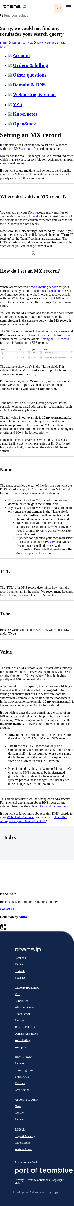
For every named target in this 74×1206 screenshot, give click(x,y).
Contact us (7, 909)
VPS (17, 104)
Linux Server (22, 1014)
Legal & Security (25, 1136)
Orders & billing (30, 65)
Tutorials (20, 1083)
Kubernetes (25, 114)
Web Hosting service (44, 287)
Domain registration (26, 1033)
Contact (19, 1112)
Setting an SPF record (55, 339)
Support (19, 1063)
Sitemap (19, 1119)
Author (24, 917)
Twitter (19, 964)
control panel (29, 216)
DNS (40, 42)
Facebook (20, 957)
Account (21, 55)
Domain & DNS (22, 42)
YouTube (20, 977)
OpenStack (24, 124)
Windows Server (24, 1007)
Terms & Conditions (38, 1180)
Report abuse (22, 1142)
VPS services (51, 541)
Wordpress (21, 1047)
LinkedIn (20, 971)
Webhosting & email (34, 94)
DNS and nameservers (53, 806)
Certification (22, 1089)
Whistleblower (23, 1149)
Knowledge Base (24, 1070)
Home (4, 42)
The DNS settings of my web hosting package (33, 819)
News (18, 1106)
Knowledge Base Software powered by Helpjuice (37, 1192)
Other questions (29, 75)
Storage (19, 1020)
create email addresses (54, 291)
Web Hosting (22, 1040)
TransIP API (22, 1076)
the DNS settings (20, 148)
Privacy (19, 1180)
